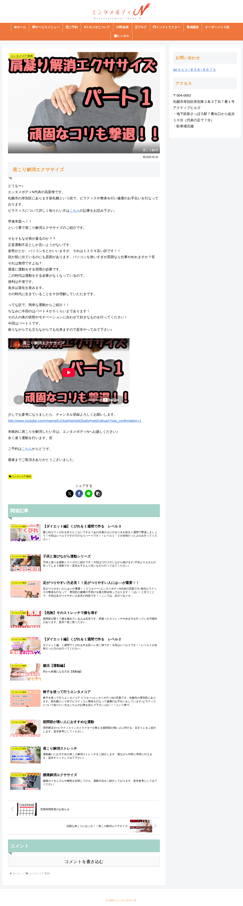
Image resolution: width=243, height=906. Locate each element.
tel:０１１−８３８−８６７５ (194, 70)
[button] (98, 493)
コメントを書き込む (84, 861)
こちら (74, 210)
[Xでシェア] (69, 493)
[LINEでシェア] (88, 493)
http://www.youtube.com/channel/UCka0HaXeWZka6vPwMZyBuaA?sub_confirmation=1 (74, 421)
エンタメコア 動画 (21, 476)
